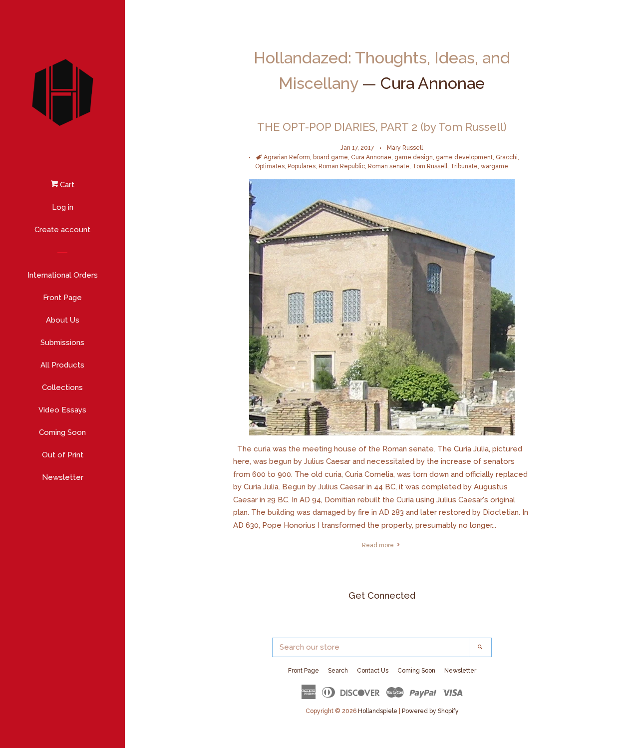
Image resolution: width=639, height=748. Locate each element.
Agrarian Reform (287, 157)
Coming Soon (62, 432)
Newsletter (62, 477)
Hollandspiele (377, 711)
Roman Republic (342, 166)
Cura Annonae (371, 157)
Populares (302, 166)
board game (330, 157)
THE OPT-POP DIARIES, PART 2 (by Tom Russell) (382, 126)
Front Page (62, 297)
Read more (378, 545)
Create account (62, 229)
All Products (62, 365)
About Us (62, 320)
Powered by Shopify (430, 711)
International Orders (62, 275)
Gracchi (507, 157)
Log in (62, 207)
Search (338, 670)
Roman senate (388, 166)
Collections (62, 387)
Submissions (62, 342)
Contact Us (372, 670)
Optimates (270, 166)
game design (413, 157)
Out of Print (62, 454)
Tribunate (464, 166)
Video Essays (62, 409)
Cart (66, 184)
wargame (494, 166)
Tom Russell (429, 166)
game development (464, 157)
